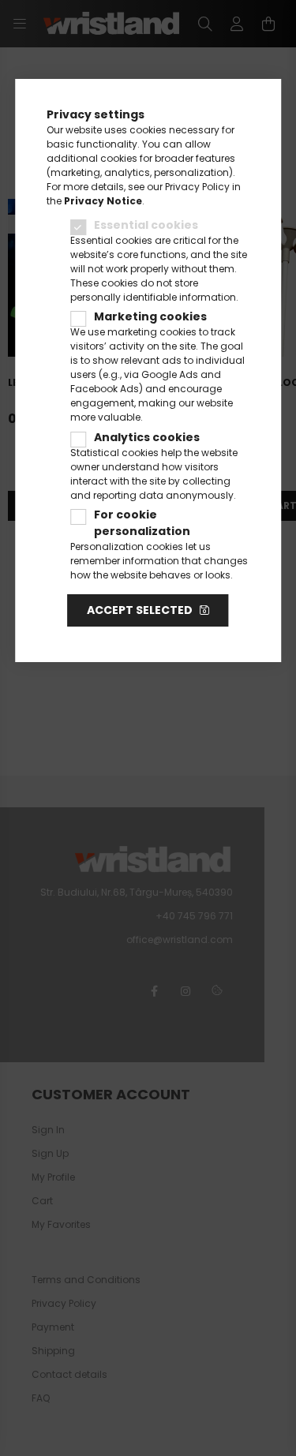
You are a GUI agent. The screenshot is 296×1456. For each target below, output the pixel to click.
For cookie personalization (142, 523)
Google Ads (169, 374)
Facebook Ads (104, 388)
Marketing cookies (150, 316)
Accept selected (140, 610)
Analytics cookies (147, 437)
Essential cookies (146, 225)
